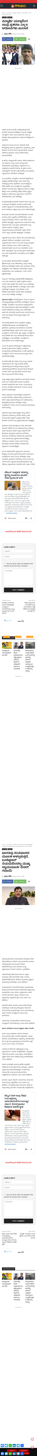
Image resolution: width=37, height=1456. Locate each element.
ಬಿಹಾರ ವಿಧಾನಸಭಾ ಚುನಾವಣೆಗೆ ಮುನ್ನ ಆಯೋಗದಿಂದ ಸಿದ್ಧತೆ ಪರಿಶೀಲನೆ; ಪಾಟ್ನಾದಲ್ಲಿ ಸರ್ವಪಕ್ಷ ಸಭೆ (29, 607)
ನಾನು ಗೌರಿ (7, 34)
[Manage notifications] (32, 1447)
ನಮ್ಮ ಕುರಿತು (23, 1450)
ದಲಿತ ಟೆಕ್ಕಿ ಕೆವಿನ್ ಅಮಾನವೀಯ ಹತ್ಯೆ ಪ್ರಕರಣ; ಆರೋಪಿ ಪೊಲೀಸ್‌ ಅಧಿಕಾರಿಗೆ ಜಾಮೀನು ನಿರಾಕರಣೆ (18, 659)
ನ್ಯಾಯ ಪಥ (6, 637)
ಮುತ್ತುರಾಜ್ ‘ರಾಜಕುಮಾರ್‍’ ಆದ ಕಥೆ (6, 652)
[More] (29, 39)
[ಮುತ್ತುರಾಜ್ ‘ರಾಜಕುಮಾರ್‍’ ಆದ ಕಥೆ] (7, 645)
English (12, 1450)
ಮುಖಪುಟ (10, 17)
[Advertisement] (18, 88)
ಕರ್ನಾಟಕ (9, 13)
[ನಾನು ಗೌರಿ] (10, 625)
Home (3, 13)
